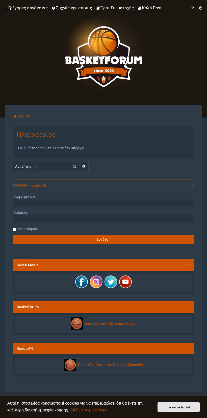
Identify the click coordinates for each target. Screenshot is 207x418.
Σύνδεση (20, 185)
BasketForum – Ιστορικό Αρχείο (111, 323)
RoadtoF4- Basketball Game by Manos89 (110, 365)
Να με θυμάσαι (29, 229)
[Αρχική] (103, 52)
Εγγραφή (39, 185)
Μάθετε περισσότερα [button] (89, 410)
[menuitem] (71, 7)
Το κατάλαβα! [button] (178, 407)
